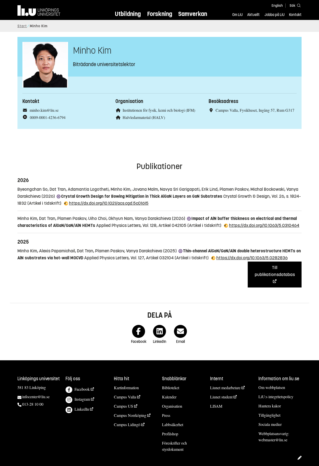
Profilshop (170, 433)
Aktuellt (253, 14)
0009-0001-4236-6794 (48, 117)
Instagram (82, 399)
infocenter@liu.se (36, 396)
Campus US (123, 406)
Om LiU (237, 14)
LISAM (216, 406)
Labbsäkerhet (172, 424)
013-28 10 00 (32, 404)
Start (22, 26)
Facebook (82, 389)
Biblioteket (170, 387)
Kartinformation (126, 387)
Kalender (169, 396)
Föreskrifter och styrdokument (174, 446)
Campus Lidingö (127, 424)
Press (166, 415)
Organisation (172, 406)
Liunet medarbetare (225, 387)
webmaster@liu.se (272, 439)
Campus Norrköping (130, 415)
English (277, 5)
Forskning (159, 14)
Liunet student (221, 396)
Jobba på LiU (274, 14)
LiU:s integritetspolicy (275, 396)
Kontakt (295, 14)
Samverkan (192, 14)
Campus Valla (125, 396)
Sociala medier (270, 424)
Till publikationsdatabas (275, 271)
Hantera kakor (269, 405)
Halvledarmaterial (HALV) (144, 117)
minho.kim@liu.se (44, 110)
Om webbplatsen (271, 387)
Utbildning (128, 14)
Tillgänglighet (269, 415)
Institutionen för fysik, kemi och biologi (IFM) (159, 110)
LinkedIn (82, 409)
